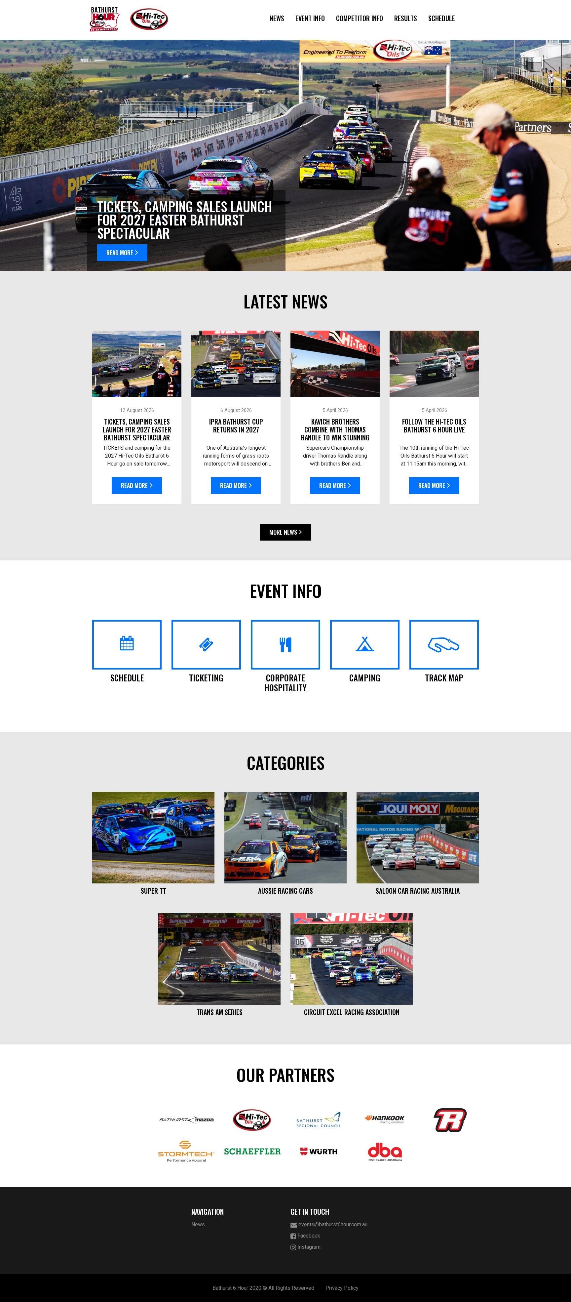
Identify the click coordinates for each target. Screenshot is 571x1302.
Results (405, 18)
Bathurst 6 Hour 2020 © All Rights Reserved (263, 1288)
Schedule (441, 18)
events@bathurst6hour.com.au (332, 1224)
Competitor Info (359, 18)
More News (283, 532)
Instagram (308, 1247)
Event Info (310, 18)
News (277, 18)
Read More (119, 252)
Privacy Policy (342, 1288)
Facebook (308, 1236)
